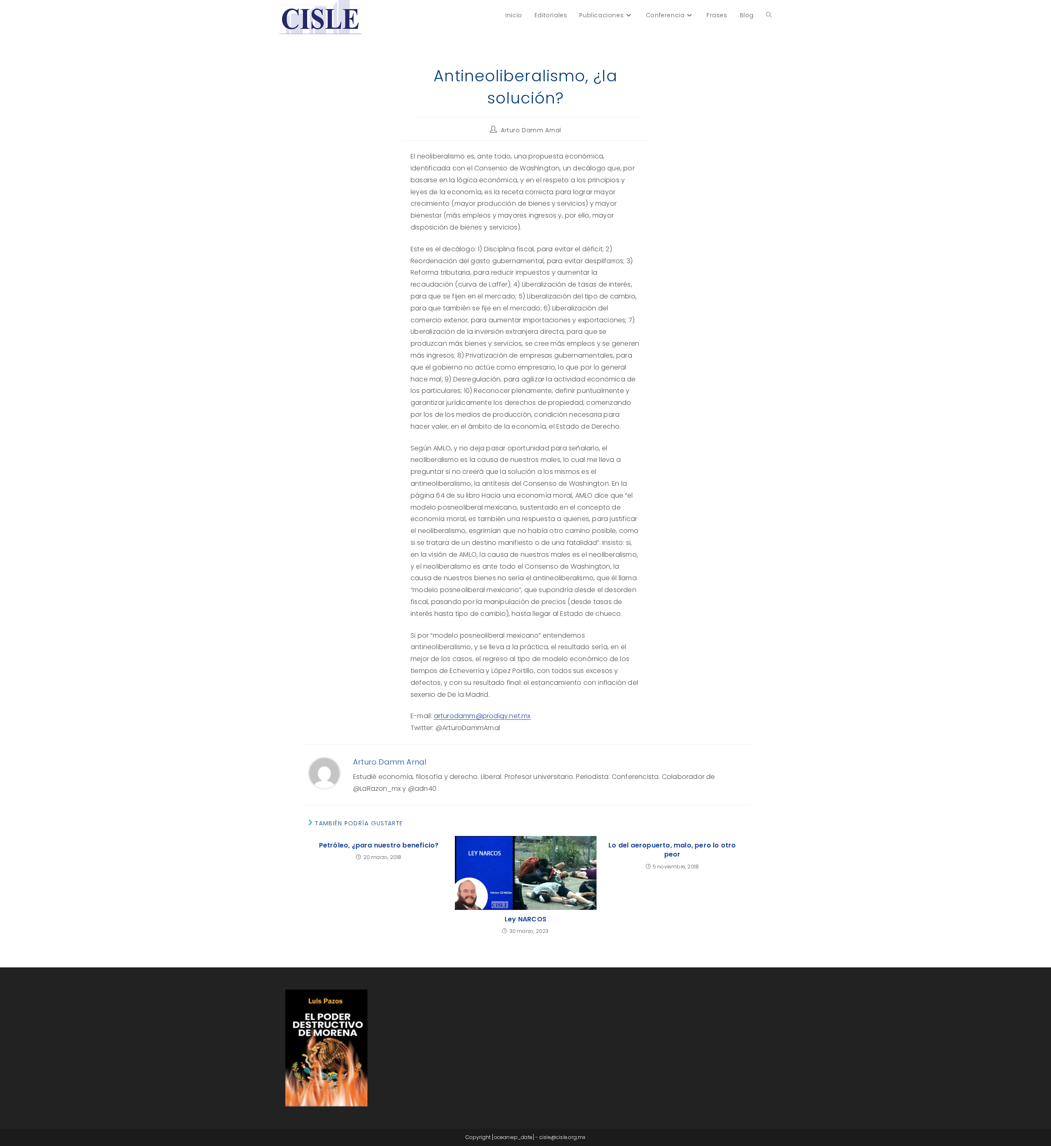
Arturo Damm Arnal (531, 130)
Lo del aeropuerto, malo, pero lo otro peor (672, 850)
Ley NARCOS (525, 919)
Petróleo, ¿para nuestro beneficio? (379, 845)
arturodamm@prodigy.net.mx (482, 716)
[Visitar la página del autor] (324, 772)
